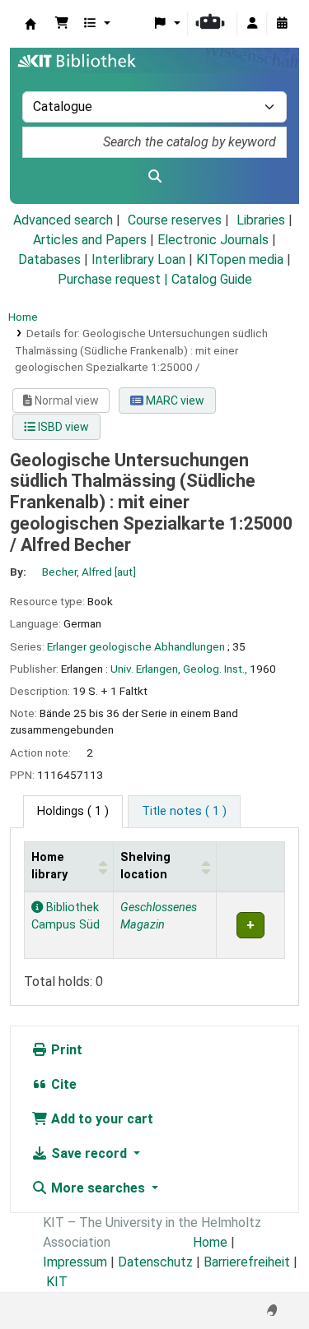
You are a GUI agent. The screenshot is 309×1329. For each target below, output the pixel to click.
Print (65, 1050)
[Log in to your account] (252, 23)
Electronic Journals (213, 240)
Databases (49, 259)
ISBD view (62, 426)
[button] (62, 23)
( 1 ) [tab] (73, 811)
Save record (89, 1153)
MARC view (173, 400)
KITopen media (239, 259)
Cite (62, 1084)
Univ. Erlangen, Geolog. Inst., (178, 668)
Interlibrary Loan (138, 259)
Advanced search (63, 220)
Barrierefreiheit (247, 1262)
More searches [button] (98, 1188)
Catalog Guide (211, 279)
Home (23, 316)
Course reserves (175, 220)
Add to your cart (100, 1119)
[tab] (184, 811)
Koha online (30, 24)
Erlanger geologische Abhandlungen (136, 646)
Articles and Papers (90, 240)
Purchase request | (114, 279)
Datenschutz (155, 1262)
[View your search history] (282, 23)
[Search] (154, 177)
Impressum (75, 1262)
